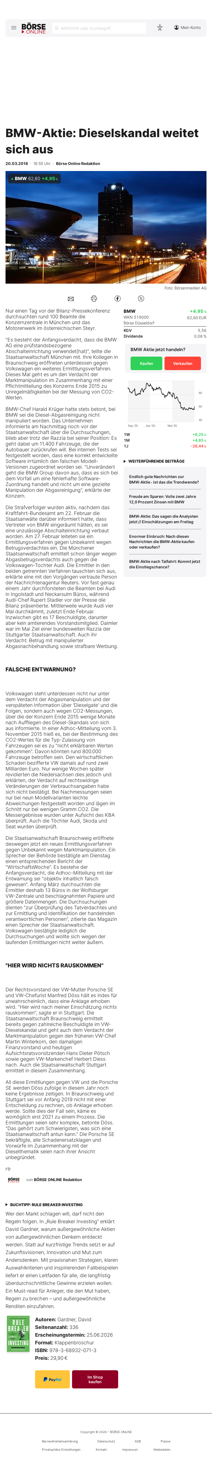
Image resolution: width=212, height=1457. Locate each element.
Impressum (130, 1449)
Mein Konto (191, 27)
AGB (138, 1441)
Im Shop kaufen (95, 1379)
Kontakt (101, 1449)
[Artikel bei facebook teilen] (117, 298)
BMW (110, 340)
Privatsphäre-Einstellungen (61, 1449)
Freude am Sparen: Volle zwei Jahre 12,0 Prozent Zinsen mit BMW (162, 499)
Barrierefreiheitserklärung (60, 1441)
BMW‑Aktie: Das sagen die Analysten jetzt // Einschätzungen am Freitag (163, 519)
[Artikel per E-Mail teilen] (71, 298)
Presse (165, 1441)
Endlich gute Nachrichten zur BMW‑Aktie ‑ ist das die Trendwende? (164, 479)
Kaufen (146, 363)
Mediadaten (161, 1449)
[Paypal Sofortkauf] (52, 1379)
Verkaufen (182, 363)
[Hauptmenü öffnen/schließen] (14, 27)
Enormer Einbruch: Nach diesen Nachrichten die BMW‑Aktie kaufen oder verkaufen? (162, 541)
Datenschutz (106, 1441)
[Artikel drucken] (94, 298)
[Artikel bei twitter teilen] (141, 298)
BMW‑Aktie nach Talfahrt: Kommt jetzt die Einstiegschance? (164, 564)
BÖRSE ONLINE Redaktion (58, 1179)
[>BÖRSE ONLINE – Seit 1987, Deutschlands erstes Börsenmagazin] (34, 28)
